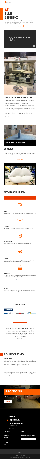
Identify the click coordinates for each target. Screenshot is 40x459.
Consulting (6, 288)
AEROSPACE (7, 450)
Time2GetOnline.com (26, 457)
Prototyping (6, 442)
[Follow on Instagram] (21, 413)
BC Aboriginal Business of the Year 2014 (28, 435)
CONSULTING (12, 450)
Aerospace (6, 258)
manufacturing (7, 273)
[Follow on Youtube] (23, 413)
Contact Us (20, 26)
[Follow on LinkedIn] (19, 413)
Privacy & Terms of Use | (17, 457)
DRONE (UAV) (18, 450)
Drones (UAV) (6, 226)
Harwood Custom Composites (16, 423)
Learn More (20, 159)
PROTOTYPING (31, 450)
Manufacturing (6, 435)
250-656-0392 (12, 417)
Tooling (5, 211)
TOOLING (19, 452)
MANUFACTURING (25, 450)
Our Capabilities (20, 379)
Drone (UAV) (6, 437)
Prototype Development (8, 241)
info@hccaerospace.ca (14, 420)
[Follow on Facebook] (17, 413)
